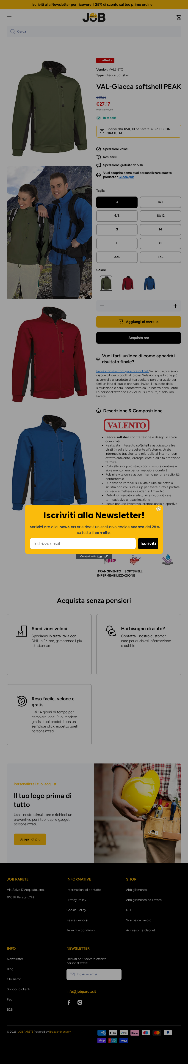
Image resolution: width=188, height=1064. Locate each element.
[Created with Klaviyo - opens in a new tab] (94, 556)
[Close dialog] (158, 508)
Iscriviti (148, 543)
